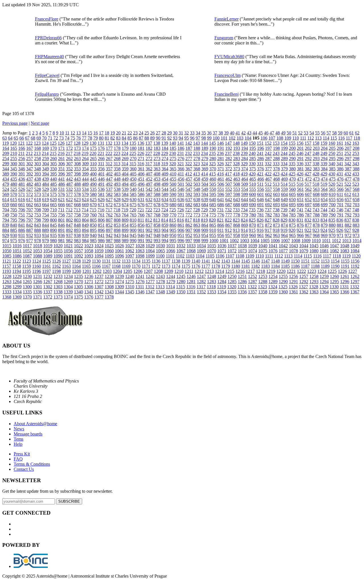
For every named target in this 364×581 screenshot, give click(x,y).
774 (204, 214)
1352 (201, 291)
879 (324, 225)
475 (332, 179)
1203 (107, 271)
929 (5, 235)
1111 (269, 255)
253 (355, 153)
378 (276, 168)
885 (13, 230)
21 (124, 132)
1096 (119, 255)
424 (284, 173)
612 (347, 194)
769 (165, 214)
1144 (235, 261)
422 (268, 173)
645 (252, 199)
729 (204, 209)
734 (244, 209)
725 (172, 209)
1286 (242, 281)
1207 (148, 271)
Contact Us (24, 469)
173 (77, 148)
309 (85, 163)
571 (21, 194)
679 (165, 204)
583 (117, 194)
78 (90, 138)
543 (157, 189)
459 (204, 179)
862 (188, 225)
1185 (285, 266)
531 (61, 189)
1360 (283, 291)
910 (212, 230)
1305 (78, 286)
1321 (242, 286)
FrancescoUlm (227, 75)
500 (172, 184)
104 (248, 138)
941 (101, 235)
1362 (303, 291)
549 (204, 189)
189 (204, 148)
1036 (221, 245)
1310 (129, 286)
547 (188, 189)
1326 (293, 286)
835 (331, 220)
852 (109, 225)
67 (27, 138)
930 (13, 235)
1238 (109, 276)
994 (165, 240)
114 (326, 138)
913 (236, 230)
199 (284, 148)
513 (276, 184)
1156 (355, 261)
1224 (321, 271)
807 (109, 220)
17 (101, 132)
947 (149, 235)
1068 (191, 250)
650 (292, 199)
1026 (119, 245)
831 (300, 220)
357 (109, 168)
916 (260, 230)
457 (188, 179)
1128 (76, 261)
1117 (327, 255)
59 (340, 132)
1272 (99, 281)
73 (61, 138)
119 (5, 143)
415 (212, 173)
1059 (99, 250)
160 (331, 143)
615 (13, 199)
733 (236, 209)
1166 (96, 266)
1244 (170, 276)
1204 (117, 271)
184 (165, 148)
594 (204, 194)
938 (77, 235)
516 (300, 184)
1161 (46, 266)
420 (252, 173)
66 (21, 138)
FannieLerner (226, 19)
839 (5, 225)
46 (266, 132)
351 (61, 168)
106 (263, 138)
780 (252, 214)
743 (316, 209)
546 (180, 189)
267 (109, 158)
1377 (99, 296)
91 (164, 138)
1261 (344, 276)
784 (284, 214)
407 (149, 173)
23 (135, 132)
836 (339, 220)
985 (93, 240)
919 (284, 230)
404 (125, 173)
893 (77, 230)
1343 (109, 291)
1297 (354, 281)
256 (21, 158)
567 (348, 189)
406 (141, 173)
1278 (160, 281)
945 (133, 235)
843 (37, 225)
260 (53, 158)
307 (69, 163)
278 (196, 158)
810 (133, 220)
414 (204, 173)
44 (255, 132)
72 (55, 138)
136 (140, 143)
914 (244, 230)
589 (165, 194)
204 (324, 148)
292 (308, 158)
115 (333, 138)
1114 (298, 255)
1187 (305, 266)
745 (331, 209)
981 (61, 240)
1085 (6, 255)
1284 (221, 281)
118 (356, 138)
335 (292, 163)
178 (117, 148)
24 (141, 132)
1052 (27, 250)
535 (93, 189)
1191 (345, 266)
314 (124, 163)
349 (45, 168)
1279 (170, 281)
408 (157, 173)
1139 (185, 261)
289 (284, 158)
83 (118, 138)
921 (300, 230)
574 (45, 194)
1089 (47, 255)
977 (29, 240)
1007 (285, 240)
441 (61, 179)
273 (157, 158)
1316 (190, 286)
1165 (86, 266)
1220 (281, 271)
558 (276, 189)
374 (244, 168)
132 (109, 143)
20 (118, 132)
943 (117, 235)
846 (61, 225)
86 (135, 138)
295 (332, 158)
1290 (283, 281)
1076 (273, 250)
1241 (139, 276)
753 (37, 214)
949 (165, 235)
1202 (97, 271)
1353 (211, 291)
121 (21, 143)
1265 (27, 281)
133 (116, 143)
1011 (326, 240)
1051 (17, 250)
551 (220, 189)
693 (276, 204)
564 (324, 189)
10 (61, 132)
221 (101, 153)
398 (77, 173)
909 (204, 230)
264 (85, 158)
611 (340, 194)
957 (228, 235)
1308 (109, 286)
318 (156, 163)
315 (132, 163)
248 (316, 153)
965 (292, 235)
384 (324, 168)
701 (340, 204)
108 (279, 138)
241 (260, 153)
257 (29, 158)
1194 (16, 271)
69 (38, 138)
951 (180, 235)
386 (340, 168)
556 (260, 189)
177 (109, 148)
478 (356, 179)
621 (61, 199)
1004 (254, 240)
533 (77, 189)
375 (252, 168)
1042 (283, 245)
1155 (345, 261)
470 (292, 179)
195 (252, 148)
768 (157, 214)
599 (244, 194)
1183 (265, 266)
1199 (66, 271)
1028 (139, 245)
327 (228, 163)
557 (268, 189)
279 (204, 158)
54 (311, 132)
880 (332, 225)
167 (29, 148)
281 (220, 158)
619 (45, 199)
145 (212, 143)
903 (157, 230)
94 (181, 138)
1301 (37, 286)
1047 (334, 245)
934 (45, 235)
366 (180, 168)
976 (21, 240)
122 (29, 143)
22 (129, 132)
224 (124, 153)
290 (292, 158)
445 (93, 179)
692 (268, 204)
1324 (272, 286)
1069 (201, 250)
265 (93, 158)
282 (228, 158)
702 (348, 204)
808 (117, 220)
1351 (191, 291)
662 (29, 204)
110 (295, 138)
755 (53, 214)
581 (101, 194)
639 (204, 199)
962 (268, 235)
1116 (317, 255)
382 (308, 168)
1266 (37, 281)
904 (165, 230)
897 (109, 230)
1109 (249, 255)
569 (5, 194)
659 (5, 204)
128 (77, 143)
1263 (6, 281)
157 (308, 143)
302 (29, 163)
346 (21, 168)
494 (125, 184)
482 (29, 184)
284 (244, 158)
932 (29, 235)
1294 (324, 281)
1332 (354, 286)
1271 (88, 281)
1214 (219, 271)
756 (61, 214)
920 (292, 230)
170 (53, 148)
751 (21, 214)
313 (116, 163)
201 (300, 148)
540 (133, 189)
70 (44, 138)
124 (45, 143)
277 (188, 158)
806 (101, 220)
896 (101, 230)
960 (252, 235)
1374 (68, 296)
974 (5, 240)
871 (260, 225)
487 (69, 184)
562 (308, 189)
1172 (156, 266)
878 (316, 225)
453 (157, 179)
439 (45, 179)
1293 (313, 281)
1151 (305, 261)
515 (292, 184)
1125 (46, 261)
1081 (324, 250)
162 (347, 143)
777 (228, 214)
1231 (37, 276)
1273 (109, 281)
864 (204, 225)
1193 (6, 271)
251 (339, 153)
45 (260, 132)
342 (347, 163)
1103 (190, 255)
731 (220, 209)
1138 (175, 261)
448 (117, 179)
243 (276, 153)
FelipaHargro (47, 94)
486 (61, 184)
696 (300, 204)
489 (85, 184)
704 (5, 209)
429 (323, 173)
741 (300, 209)
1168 (116, 266)
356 (101, 168)
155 (292, 143)
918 (276, 230)
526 (21, 189)
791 (340, 214)
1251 (242, 276)
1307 (99, 286)
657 (348, 199)
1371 (37, 296)
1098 (139, 255)
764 (125, 214)
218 (77, 153)
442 (69, 179)
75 (73, 138)
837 (347, 220)
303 (37, 163)
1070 (211, 250)
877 (308, 225)
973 (356, 235)
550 (212, 189)
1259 (324, 276)
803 (77, 220)
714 (85, 209)
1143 (225, 261)
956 (220, 235)
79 (95, 138)
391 (21, 173)
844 (45, 225)
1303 (58, 286)
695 (292, 204)
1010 (316, 240)
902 (149, 230)
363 (157, 168)
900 (133, 230)
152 (268, 143)
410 (172, 173)
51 (294, 132)
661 (21, 204)
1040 (262, 245)
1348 (160, 291)
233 (196, 153)
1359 (273, 291)
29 (169, 132)
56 (323, 132)
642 (228, 199)
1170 (136, 266)
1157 (6, 266)
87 (141, 138)
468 (276, 179)
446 (101, 179)
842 (29, 225)
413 (196, 173)
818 (196, 220)
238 (236, 153)
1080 (313, 250)
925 (331, 230)
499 (165, 184)
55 (317, 132)
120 (13, 143)
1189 (325, 266)
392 (29, 173)
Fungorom (223, 37)
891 (61, 230)
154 (284, 143)
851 (101, 225)
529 (45, 189)
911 (220, 230)
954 (204, 235)
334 (284, 163)
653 (316, 199)
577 (69, 194)
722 (148, 209)
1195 (26, 271)
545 (172, 189)
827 (268, 220)
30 (175, 132)
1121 (6, 261)
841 (21, 225)
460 (212, 179)
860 (172, 225)
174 (85, 148)
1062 (129, 250)
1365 (334, 291)
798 (37, 220)
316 (140, 163)
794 (5, 220)
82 (112, 138)
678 (157, 204)
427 (308, 173)
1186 (295, 266)
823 (236, 220)
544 (165, 189)
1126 (56, 261)
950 (172, 235)
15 (90, 132)
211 (21, 153)
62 (357, 132)
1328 (313, 286)
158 (316, 143)
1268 (58, 281)
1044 (303, 245)
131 (101, 143)
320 (172, 163)
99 (209, 138)
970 (332, 235)
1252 (252, 276)
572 (29, 194)
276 (180, 158)
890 (53, 230)
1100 (160, 255)
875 (292, 225)
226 (140, 153)
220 (93, 153)
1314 (170, 286)
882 (348, 225)
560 (292, 189)
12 (73, 132)
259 (45, 158)
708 (37, 209)
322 (188, 163)
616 (21, 199)
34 (198, 132)
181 (141, 148)
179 (125, 148)
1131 (106, 261)
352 (69, 168)
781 (260, 214)
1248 (211, 276)
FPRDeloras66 (48, 37)
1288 (262, 281)
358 (117, 168)
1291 (293, 281)
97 (198, 138)
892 (69, 230)
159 (323, 143)
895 (93, 230)
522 (347, 184)
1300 (27, 286)
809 (125, 220)
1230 (27, 276)
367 (188, 168)
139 (164, 143)
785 (292, 214)
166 (21, 148)
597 (228, 194)
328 (236, 163)
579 (85, 194)
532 (69, 189)
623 (77, 199)
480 (13, 184)
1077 (283, 250)
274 (165, 158)
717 (109, 209)
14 (84, 132)
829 (284, 220)
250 (331, 153)
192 (228, 148)
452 (149, 179)
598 (236, 194)
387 (348, 168)
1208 (158, 271)
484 (45, 184)
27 (158, 132)
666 (61, 204)
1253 (262, 276)
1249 (221, 276)
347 (29, 168)
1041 (273, 245)
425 (292, 173)
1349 (170, 291)
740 (292, 209)
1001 (224, 240)
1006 (275, 240)
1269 (68, 281)
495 (133, 184)
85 (129, 138)
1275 (129, 281)
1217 (250, 271)
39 (226, 132)
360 (133, 168)
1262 (354, 276)
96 (192, 138)
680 (172, 204)
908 (196, 230)
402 (109, 173)
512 (268, 184)
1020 (58, 245)
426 (300, 173)
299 (5, 163)
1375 (78, 296)
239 (244, 153)
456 (180, 179)
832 (308, 220)
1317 (201, 286)
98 (203, 138)
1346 (139, 291)
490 (93, 184)
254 (5, 158)
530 (53, 189)
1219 (270, 271)
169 (45, 148)
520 (331, 184)
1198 (56, 271)
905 (172, 230)
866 (220, 225)
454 (165, 179)
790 (332, 214)
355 (93, 168)
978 (37, 240)
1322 (252, 286)
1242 (150, 276)
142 (188, 143)
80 (101, 138)
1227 (352, 271)
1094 (99, 255)
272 (149, 158)
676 (141, 204)
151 (260, 143)
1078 (293, 250)
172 (69, 148)
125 (53, 143)
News (19, 428)
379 (284, 168)
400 (93, 173)
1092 (78, 255)
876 (300, 225)
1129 (86, 261)
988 (117, 240)
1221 (291, 271)
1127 (66, 261)
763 (117, 214)
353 (77, 168)
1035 (211, 245)
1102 (180, 255)
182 (149, 148)
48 (277, 132)
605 (292, 194)
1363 (313, 291)
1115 (307, 255)
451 (141, 179)
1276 (139, 281)
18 (107, 132)
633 (157, 199)
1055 (58, 250)
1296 (344, 281)
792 (348, 214)
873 (276, 225)
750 (13, 214)
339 (323, 163)
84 (124, 138)
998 (196, 240)
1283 (211, 281)
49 (283, 132)
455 (172, 179)
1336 (37, 291)
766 (141, 214)
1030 (160, 245)
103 (240, 138)
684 (204, 204)
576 (61, 194)
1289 (273, 281)
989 (125, 240)
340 (331, 163)
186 (180, 148)
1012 (336, 240)
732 (228, 209)
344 (5, 168)
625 (93, 199)
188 (196, 148)
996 (180, 240)
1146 (255, 261)
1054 (47, 250)
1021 (68, 245)
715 (93, 209)
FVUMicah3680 (229, 56)
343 (355, 163)
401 (101, 173)
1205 (127, 271)
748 (355, 209)
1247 (201, 276)
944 (125, 235)
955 (212, 235)
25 (146, 132)
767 (149, 214)
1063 (139, 250)
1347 (150, 291)
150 (252, 143)
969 (324, 235)
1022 (78, 245)
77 (84, 138)
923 (316, 230)
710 (53, 209)
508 (236, 184)
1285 (232, 281)
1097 (129, 255)
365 (172, 168)
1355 (232, 291)
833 (316, 220)
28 (164, 132)
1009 (306, 240)
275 (172, 158)
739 (284, 209)
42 (243, 132)
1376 (88, 296)
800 (53, 220)
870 (252, 225)
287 (268, 158)
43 (249, 132)
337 (308, 163)
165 (13, 148)
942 (109, 235)
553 (236, 189)
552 (228, 189)
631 (141, 199)
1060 (109, 250)
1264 (17, 281)
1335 (27, 291)
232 (188, 153)
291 (300, 158)
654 (324, 199)
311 (101, 163)
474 (324, 179)
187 (188, 148)
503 (196, 184)
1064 (150, 250)
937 (69, 235)
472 (308, 179)
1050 (6, 250)
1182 (255, 266)
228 (156, 153)
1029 (150, 245)
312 (109, 163)
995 (172, 240)
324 (204, 163)
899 (125, 230)
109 (287, 138)
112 (310, 138)
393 (37, 173)
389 (5, 173)
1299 (17, 286)
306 (61, 163)
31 (181, 132)
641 (220, 199)
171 (61, 148)
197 (268, 148)
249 (323, 153)
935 (53, 235)
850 (93, 225)
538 (117, 189)
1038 (242, 245)
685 (212, 204)
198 (276, 148)
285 (252, 158)
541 (141, 189)
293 (316, 158)
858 (157, 225)
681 (180, 204)
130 (93, 143)
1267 (47, 281)
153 (276, 143)
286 (260, 158)
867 (228, 225)
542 (149, 189)
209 (5, 153)
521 (339, 184)
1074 (252, 250)
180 (133, 148)
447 (109, 179)
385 (332, 168)
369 (204, 168)
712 (69, 209)
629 (125, 199)
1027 (129, 245)
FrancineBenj (226, 94)
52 (300, 132)
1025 (109, 245)
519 (323, 184)
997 (188, 240)
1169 (126, 266)
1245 (180, 276)
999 (204, 240)
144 (204, 143)
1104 (200, 255)
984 (85, 240)
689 (244, 204)
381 (300, 168)
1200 (76, 271)
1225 (332, 271)
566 (340, 189)
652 (308, 199)
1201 (86, 271)
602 (268, 194)
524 (5, 189)
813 (156, 220)
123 (37, 143)
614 (5, 199)
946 (141, 235)
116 (341, 138)
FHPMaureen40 (49, 56)
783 (276, 214)
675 (133, 204)
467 (268, 179)
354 (85, 168)
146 (220, 143)
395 (53, 173)
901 (141, 230)
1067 (180, 250)
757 (69, 214)
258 (37, 158)
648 (276, 199)
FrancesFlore (46, 19)
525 (13, 189)
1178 (215, 266)
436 (21, 179)
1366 (344, 291)
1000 (213, 240)
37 (215, 132)
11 (67, 132)
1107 (230, 255)
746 (339, 209)
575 (53, 194)
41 (237, 132)
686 (220, 204)
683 (196, 204)
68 (33, 138)
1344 (119, 291)
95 (186, 138)
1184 (275, 266)
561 (300, 189)
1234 (68, 276)
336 (300, 163)
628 (117, 199)
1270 (78, 281)
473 (316, 179)
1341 (88, 291)
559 (284, 189)
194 (244, 148)
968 (316, 235)
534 (85, 189)
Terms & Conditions (32, 464)
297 (348, 158)
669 (85, 204)
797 (29, 220)
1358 (262, 291)
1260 (334, 276)
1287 (252, 281)
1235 (78, 276)
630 (133, 199)
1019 (47, 245)
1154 (335, 261)
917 (268, 230)
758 (77, 214)
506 (220, 184)
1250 (232, 276)
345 (13, 168)
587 (149, 194)
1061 (119, 250)
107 (271, 138)
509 (244, 184)
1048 (344, 245)
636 (180, 199)
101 (224, 138)
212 (29, 153)
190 (212, 148)
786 (300, 214)
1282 (201, 281)
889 (45, 230)
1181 (245, 266)
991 (141, 240)
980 (53, 240)
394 (45, 173)
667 (69, 204)
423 (276, 173)
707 (29, 209)
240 (252, 153)
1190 (335, 266)
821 (220, 220)
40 (232, 132)
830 (292, 220)
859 (165, 225)
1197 (46, 271)
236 (220, 153)
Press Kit (22, 453)
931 (21, 235)
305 (53, 163)
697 (308, 204)
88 (146, 138)
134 (124, 143)
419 (244, 173)
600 (252, 194)
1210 (178, 271)
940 (93, 235)
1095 (109, 255)
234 (204, 153)
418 (236, 173)
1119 (346, 255)
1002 (234, 240)
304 (45, 163)
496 (141, 184)
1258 (313, 276)
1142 (215, 261)
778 (236, 214)
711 (61, 209)
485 (53, 184)
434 (5, 179)
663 (37, 204)
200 (292, 148)
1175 (185, 266)
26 (152, 132)
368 (196, 168)
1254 (273, 276)
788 (316, 214)
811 (141, 220)
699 (324, 204)
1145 (245, 261)
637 (188, 199)
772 (188, 214)
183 (157, 148)
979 (45, 240)
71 (50, 138)
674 (125, 204)
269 (125, 158)
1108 (239, 255)
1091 (68, 255)
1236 (88, 276)
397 (69, 173)
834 (323, 220)
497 (149, 184)
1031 (170, 245)
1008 (295, 240)
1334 (17, 291)
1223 (311, 271)
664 (45, 204)
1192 (355, 266)
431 (339, 173)
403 (117, 173)
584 (125, 194)
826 (260, 220)
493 (117, 184)
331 (260, 163)
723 (156, 209)
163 (355, 143)
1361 (293, 291)
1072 (232, 250)
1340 (78, 291)
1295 (334, 281)
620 (53, 199)
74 (67, 138)
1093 (88, 255)
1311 (139, 286)
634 (165, 199)
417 (228, 173)
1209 (168, 271)
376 (260, 168)
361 (141, 168)
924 (323, 230)
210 (13, 153)
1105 (210, 255)
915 (252, 230)
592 (188, 194)
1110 (259, 255)
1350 (180, 291)
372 (228, 168)
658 (356, 199)
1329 (323, 286)
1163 (66, 266)
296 (340, 158)
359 (125, 168)
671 (101, 204)
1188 (315, 266)
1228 (6, 276)
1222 (301, 271)
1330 (334, 286)
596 (220, 194)
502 (188, 184)
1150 (295, 261)
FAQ (18, 459)
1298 (6, 286)
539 (125, 189)
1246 (191, 276)
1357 (252, 291)
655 (332, 199)
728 (196, 209)
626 (101, 199)
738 (276, 209)
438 (37, 179)
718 (116, 209)
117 (349, 138)
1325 (283, 286)
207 (348, 148)
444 (85, 179)
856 (141, 225)
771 (180, 214)
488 (77, 184)
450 (133, 179)
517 (308, 184)
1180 (235, 266)
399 (85, 173)
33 (192, 132)
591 (180, 194)
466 (260, 179)
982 (69, 240)
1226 (342, 271)
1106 (220, 255)
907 (188, 230)
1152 (315, 261)
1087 (27, 255)
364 (165, 168)
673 (117, 204)
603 (276, 194)
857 (149, 225)
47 (272, 132)
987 (109, 240)
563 (316, 189)
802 (69, 220)
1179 (225, 266)
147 (228, 143)
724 (164, 209)
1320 (231, 286)
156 (300, 143)
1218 (260, 271)
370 (212, 168)
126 (61, 143)
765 (133, 214)
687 (228, 204)
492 (109, 184)
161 (339, 143)
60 (346, 132)
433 (355, 173)
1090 (58, 255)
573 (37, 194)
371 (220, 168)
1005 (265, 240)
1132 (116, 261)
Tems (18, 439)
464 (244, 179)
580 (93, 194)
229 (164, 153)
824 (244, 220)
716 (101, 209)
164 (5, 148)
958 (236, 235)
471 (300, 179)
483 (37, 184)
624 (85, 199)
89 (152, 138)
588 (157, 194)
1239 (119, 276)
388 (356, 168)
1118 (336, 255)
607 (308, 194)
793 (356, 214)
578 (77, 194)
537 (109, 189)
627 (109, 199)
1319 (221, 286)
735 (252, 209)
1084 (354, 250)
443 (77, 179)
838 (355, 220)
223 (116, 153)
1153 (325, 261)
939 (85, 235)
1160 (36, 266)
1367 (354, 291)
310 (93, 163)
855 (133, 225)
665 (53, 204)
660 (13, 204)
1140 (195, 261)
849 (85, 225)
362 (149, 168)
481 (21, 184)
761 (101, 214)
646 (260, 199)
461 (220, 179)
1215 (229, 271)
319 (164, 163)
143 (196, 143)
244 (284, 153)
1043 (293, 245)
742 (308, 209)
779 (244, 214)
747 (347, 209)
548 (196, 189)
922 (308, 230)
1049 (354, 245)
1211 (189, 271)
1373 (58, 296)
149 (244, 143)
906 (180, 230)
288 (276, 158)
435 (13, 179)
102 (232, 138)
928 (355, 230)
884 (5, 230)
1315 (180, 286)
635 (172, 199)
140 (172, 143)
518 (316, 184)
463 (236, 179)
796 (21, 220)
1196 (36, 271)
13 (78, 132)
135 (132, 143)
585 (133, 194)
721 (140, 209)
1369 (17, 296)
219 (85, 153)
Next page (40, 123)
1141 (205, 261)
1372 (47, 296)
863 (196, 225)
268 (117, 158)
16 (95, 132)
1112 (278, 255)
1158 (16, 266)
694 (284, 204)
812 (148, 220)
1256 (293, 276)
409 (165, 173)
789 (324, 214)
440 (53, 179)
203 (316, 148)
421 (260, 173)
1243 (160, 276)
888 (37, 230)
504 (204, 184)
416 (220, 173)
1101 (170, 255)
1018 (37, 245)
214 (45, 153)
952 (188, 235)
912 (228, 230)
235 (212, 153)
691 (260, 204)
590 (172, 194)
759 (85, 214)
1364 (324, 291)
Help (18, 444)
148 (236, 143)
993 (157, 240)
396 (61, 173)
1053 (37, 250)
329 (244, 163)
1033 (191, 245)
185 (172, 148)
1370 (27, 296)
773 (196, 214)
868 (236, 225)
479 (5, 184)
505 (212, 184)
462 (228, 179)
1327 (303, 286)
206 (340, 148)
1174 (175, 266)
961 (260, 235)
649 (284, 199)
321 (180, 163)
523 (355, 184)
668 (77, 204)
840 (13, 225)
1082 (334, 250)
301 (21, 163)
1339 (68, 291)
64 (10, 138)
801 (61, 220)
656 (340, 199)
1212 (199, 271)
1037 (232, 245)
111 (303, 138)
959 (244, 235)
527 (29, 189)
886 (21, 230)
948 (157, 235)
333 (276, 163)
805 (93, 220)
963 (276, 235)
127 (69, 143)
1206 (137, 271)
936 (61, 235)
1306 (88, 286)
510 (252, 184)
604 (284, 194)
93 (175, 138)
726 (180, 209)
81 (107, 138)
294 (324, 158)
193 (236, 148)
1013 (346, 240)
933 (37, 235)
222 (109, 153)
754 (45, 214)
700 (332, 204)
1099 (150, 255)
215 (53, 153)
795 (13, 220)
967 (308, 235)
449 (125, 179)
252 (347, 153)
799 (45, 220)
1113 (288, 255)
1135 (146, 261)
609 (324, 194)
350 (53, 168)
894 (85, 230)
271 (141, 158)
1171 (146, 266)
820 (212, 220)
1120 (356, 255)
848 (77, 225)
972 (348, 235)
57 (328, 132)
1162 (56, 266)
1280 (180, 281)
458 (196, 179)
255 (13, 158)
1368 (6, 296)
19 (112, 132)
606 (300, 194)
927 (347, 230)
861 (180, 225)
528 (37, 189)
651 (300, 199)
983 (77, 240)
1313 (160, 286)
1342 (99, 291)
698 (316, 204)
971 (340, 235)
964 (284, 235)
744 (323, 209)
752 (29, 214)
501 (180, 184)
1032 (180, 245)
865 (212, 225)
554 (244, 189)
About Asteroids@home (35, 423)
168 (37, 148)
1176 (195, 266)
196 (260, 148)
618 (37, 199)
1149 (285, 261)
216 (61, 153)
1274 (119, 281)
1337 (47, 291)
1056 (68, 250)
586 (141, 194)
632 (149, 199)
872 (268, 225)
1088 (37, 255)
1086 (17, 255)
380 (292, 168)
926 (339, 230)
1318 (211, 286)
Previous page (15, 123)
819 (204, 220)
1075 (262, 250)
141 (180, 143)
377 (268, 168)
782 (268, 214)
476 (340, 179)
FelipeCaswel (47, 75)
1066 (170, 250)
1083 (344, 250)
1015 (6, 245)
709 (45, 209)
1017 (27, 245)
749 (5, 214)
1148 (275, 261)
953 (196, 235)
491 (101, 184)
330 (252, 163)
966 (300, 235)
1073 (242, 250)
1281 (191, 281)
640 (212, 199)
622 (69, 199)
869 (244, 225)
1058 (88, 250)
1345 (129, 291)
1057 (78, 250)
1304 (68, 286)
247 (308, 153)
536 (101, 189)
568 (356, 189)
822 (228, 220)
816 (180, 220)
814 (164, 220)
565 (332, 189)
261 (61, 158)
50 (289, 132)
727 (188, 209)
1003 (244, 240)
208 (356, 148)
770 (172, 214)
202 (308, 148)
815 (172, 220)
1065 (160, 250)
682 (188, 204)
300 (13, 163)
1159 (26, 266)
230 (172, 153)
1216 (240, 271)
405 (133, 173)
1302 (47, 286)
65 (16, 138)
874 (284, 225)
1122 (16, 261)
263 (77, 158)
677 (149, 204)
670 (93, 204)
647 (268, 199)
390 (13, 173)
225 (132, 153)
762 (109, 214)
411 (180, 173)
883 (356, 225)
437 (29, 179)
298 (356, 158)
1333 (6, 291)
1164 (76, 266)
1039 (252, 245)
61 (351, 132)
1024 (99, 245)
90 (158, 138)
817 (188, 220)
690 (252, 204)
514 (284, 184)
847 (69, 225)
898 (117, 230)
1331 (344, 286)
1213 (209, 271)
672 (109, 204)
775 (212, 214)
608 (316, 194)
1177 (205, 266)
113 (318, 138)
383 (316, 168)
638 (196, 199)
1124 (36, 261)
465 (252, 179)
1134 (136, 261)
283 (236, 158)
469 (284, 179)
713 (77, 209)
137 (148, 143)
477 (348, 179)
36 (209, 132)
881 (340, 225)
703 (356, 204)
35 (203, 132)
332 (268, 163)
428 (316, 173)
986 (101, 240)
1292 (303, 281)
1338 (58, 291)
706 (21, 209)
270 (133, 158)
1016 (17, 245)
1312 (149, 286)
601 (260, 194)
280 (212, 158)
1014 (356, 240)
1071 (221, 250)
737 (268, 209)
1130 (96, 261)
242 (268, 153)
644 (244, 199)
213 (37, 153)
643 (236, 199)
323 (196, 163)
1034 (201, 245)
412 (188, 173)
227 (148, 153)
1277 (150, 281)
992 (149, 240)
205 (332, 148)
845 (53, 225)
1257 (303, 276)
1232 (47, 276)
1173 (166, 266)
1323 (262, 286)
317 (148, 163)
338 (316, 163)
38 (220, 132)
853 (117, 225)
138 (156, 143)
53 (306, 132)
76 (78, 138)
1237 (99, 276)
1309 (119, 286)
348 (37, 168)
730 (212, 209)
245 (292, 153)
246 (300, 153)
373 (236, 168)
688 (236, 204)
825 (252, 220)
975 (13, 240)
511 (260, 184)
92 (169, 138)
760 (93, 214)
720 (132, 209)
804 (85, 220)
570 (13, 194)
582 (109, 194)
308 (77, 163)
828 (276, 220)
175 (93, 148)
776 (220, 214)
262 (69, 158)
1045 (313, 245)
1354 (221, 291)
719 (124, 209)
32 (186, 132)
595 (212, 194)
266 (101, 158)
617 (29, 199)
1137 (166, 261)
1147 (265, 261)
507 (228, 184)
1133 (126, 261)
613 (355, 194)
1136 (156, 261)
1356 (242, 291)
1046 (324, 245)
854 (125, 225)
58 (334, 132)
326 (220, 163)
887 (29, 230)
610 (332, 194)
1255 (283, 276)
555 (252, 189)
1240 (129, 276)
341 (339, 163)
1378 (109, 296)
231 (180, 153)
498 (157, 184)
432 (347, 173)
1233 (58, 276)
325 (212, 163)
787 (308, 214)
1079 (303, 250)
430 (331, 173)
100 (216, 138)
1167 (106, 266)
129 (85, 143)
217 (69, 153)
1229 (17, 276)
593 (196, 194)
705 (13, 209)
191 (220, 148)
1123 (26, 261)
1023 (88, 245)
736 (260, 209)
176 (101, 148)
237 (228, 153)
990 (133, 240)
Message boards (28, 433)
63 (4, 138)
